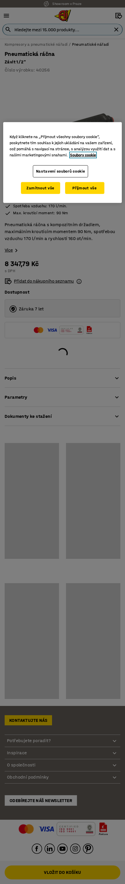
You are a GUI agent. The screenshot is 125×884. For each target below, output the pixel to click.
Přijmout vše (84, 187)
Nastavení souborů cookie (60, 171)
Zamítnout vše (40, 187)
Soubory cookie (83, 155)
